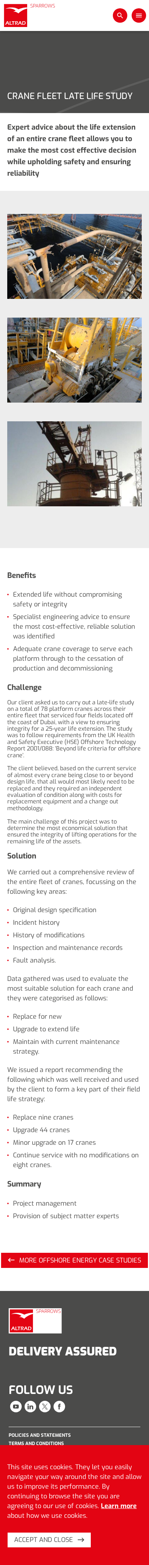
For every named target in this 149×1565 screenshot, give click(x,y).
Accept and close (44, 1539)
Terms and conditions (36, 1443)
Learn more (119, 1506)
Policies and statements (40, 1435)
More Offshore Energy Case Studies (79, 1260)
